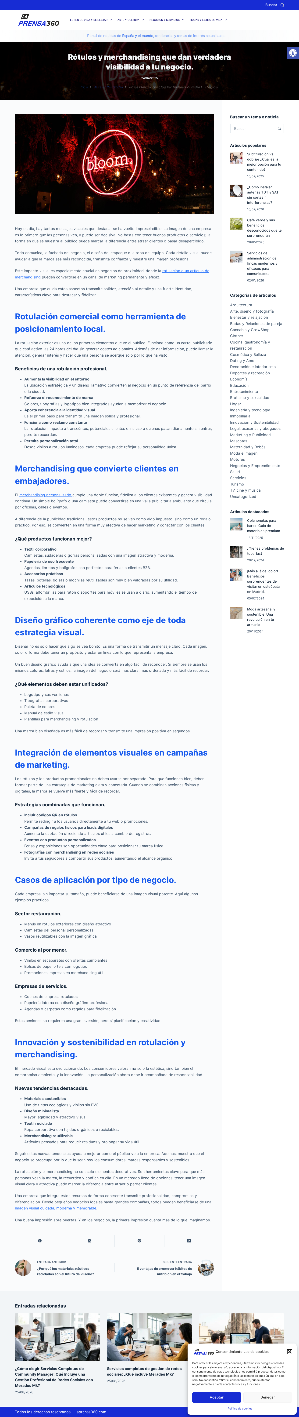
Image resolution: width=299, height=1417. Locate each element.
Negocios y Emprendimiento (255, 465)
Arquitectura (241, 305)
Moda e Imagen (243, 453)
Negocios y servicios (165, 20)
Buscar (271, 5)
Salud (235, 471)
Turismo (237, 484)
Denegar (267, 1397)
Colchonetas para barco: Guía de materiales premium (263, 526)
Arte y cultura (128, 20)
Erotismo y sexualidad (249, 397)
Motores (237, 459)
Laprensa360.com (90, 1412)
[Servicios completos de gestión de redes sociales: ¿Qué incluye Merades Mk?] (149, 1337)
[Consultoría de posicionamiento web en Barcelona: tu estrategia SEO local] (241, 1337)
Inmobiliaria (240, 416)
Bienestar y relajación (249, 317)
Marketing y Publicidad (250, 434)
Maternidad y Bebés (247, 447)
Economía (239, 379)
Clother (236, 335)
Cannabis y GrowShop (250, 329)
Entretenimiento (244, 391)
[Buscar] (282, 5)
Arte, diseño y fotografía (252, 311)
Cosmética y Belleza (248, 354)
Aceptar (217, 1397)
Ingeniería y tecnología (250, 410)
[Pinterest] (139, 1241)
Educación (239, 385)
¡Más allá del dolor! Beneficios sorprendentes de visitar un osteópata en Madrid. (263, 581)
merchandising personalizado (45, 495)
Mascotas (238, 440)
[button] (293, 53)
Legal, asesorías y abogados (255, 428)
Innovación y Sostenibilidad (254, 422)
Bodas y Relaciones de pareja (256, 323)
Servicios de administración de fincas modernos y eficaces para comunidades (262, 263)
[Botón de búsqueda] (279, 128)
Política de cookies (240, 1408)
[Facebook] (40, 1241)
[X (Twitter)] (90, 1241)
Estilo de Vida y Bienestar (88, 20)
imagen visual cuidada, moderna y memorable (55, 1208)
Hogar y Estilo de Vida (206, 20)
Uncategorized (243, 496)
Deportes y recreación (250, 373)
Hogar (235, 404)
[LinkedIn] (189, 1241)
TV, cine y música (245, 490)
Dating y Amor (243, 360)
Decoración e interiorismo (253, 366)
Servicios (238, 477)
